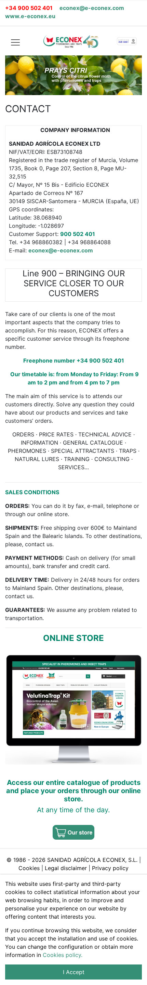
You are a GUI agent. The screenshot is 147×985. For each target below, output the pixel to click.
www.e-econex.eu (30, 16)
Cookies (29, 868)
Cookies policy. (62, 954)
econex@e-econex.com (91, 7)
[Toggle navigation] (15, 42)
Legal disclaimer (66, 868)
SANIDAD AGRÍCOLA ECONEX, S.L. (93, 859)
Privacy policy (110, 868)
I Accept (73, 972)
